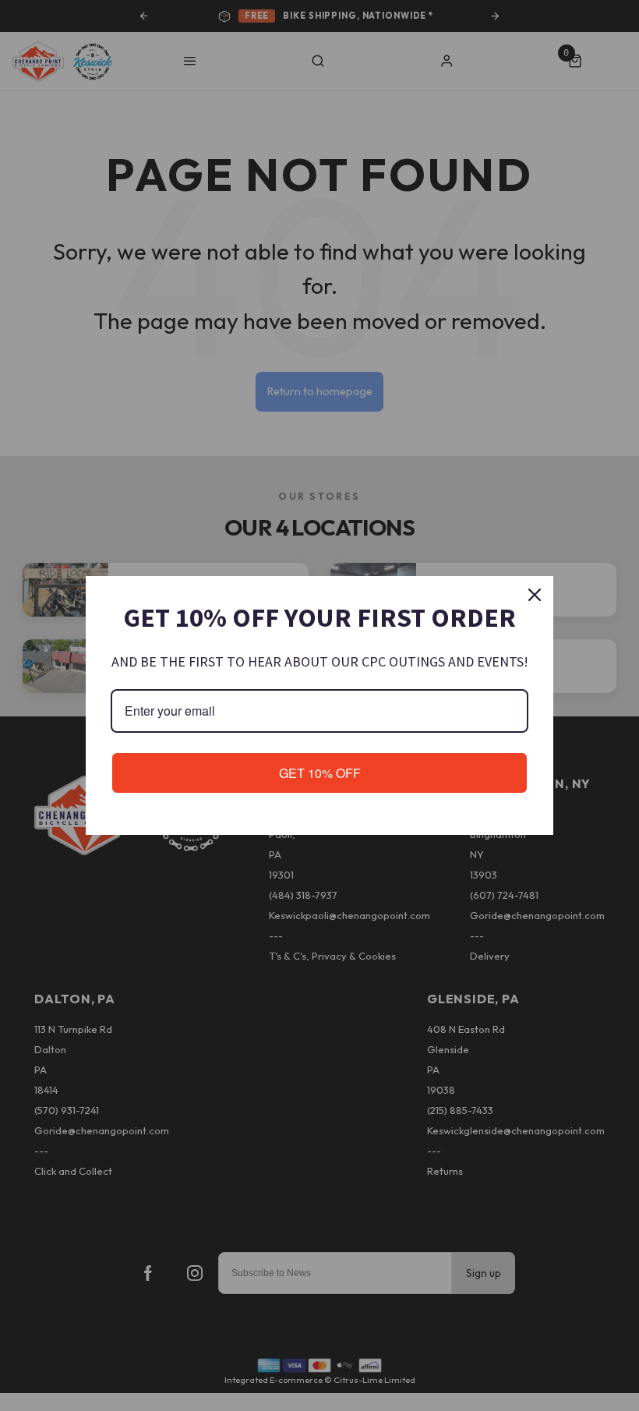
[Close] (534, 595)
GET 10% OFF (320, 773)
